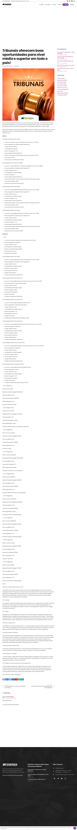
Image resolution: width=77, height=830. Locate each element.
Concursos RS (60, 84)
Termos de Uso (4, 828)
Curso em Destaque (62, 89)
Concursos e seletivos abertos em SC (65, 61)
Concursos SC (60, 85)
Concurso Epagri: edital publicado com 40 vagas (65, 57)
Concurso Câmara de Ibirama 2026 (65, 65)
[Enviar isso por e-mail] (3, 679)
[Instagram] (74, 1)
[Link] (7, 5)
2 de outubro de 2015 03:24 (11, 698)
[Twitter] (69, 1)
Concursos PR (60, 82)
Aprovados (59, 78)
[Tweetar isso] (10, 679)
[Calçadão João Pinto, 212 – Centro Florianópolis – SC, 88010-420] (54, 771)
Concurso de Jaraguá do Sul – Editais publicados (66, 53)
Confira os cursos (61, 87)
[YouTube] (71, 1)
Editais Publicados (61, 93)
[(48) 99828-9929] (54, 768)
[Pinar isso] (16, 679)
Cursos (59, 91)
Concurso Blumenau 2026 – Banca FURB (65, 69)
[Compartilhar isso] (6, 679)
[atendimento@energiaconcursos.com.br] (54, 774)
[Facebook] (67, 1)
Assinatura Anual (61, 80)
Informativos (60, 95)
